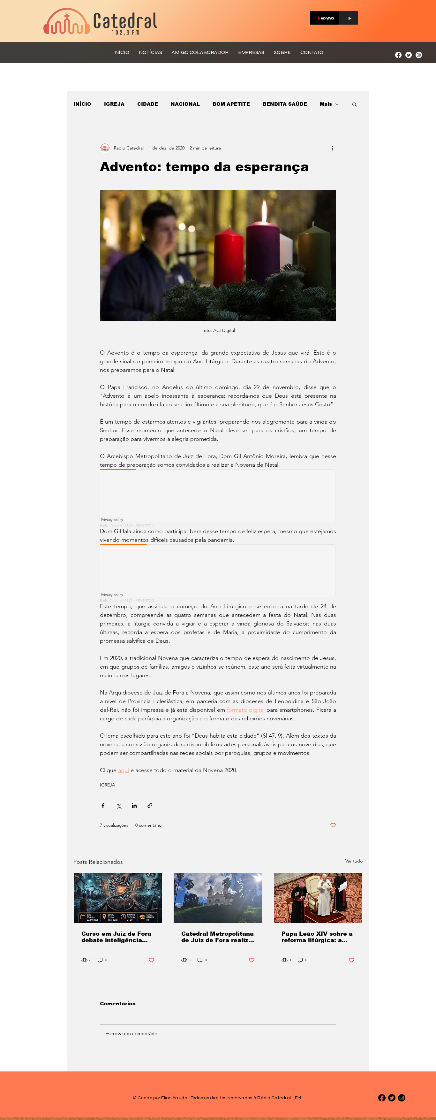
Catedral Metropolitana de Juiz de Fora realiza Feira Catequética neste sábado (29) (217, 937)
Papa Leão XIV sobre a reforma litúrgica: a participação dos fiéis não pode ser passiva (317, 937)
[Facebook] (398, 55)
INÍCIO (82, 104)
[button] (354, 104)
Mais (326, 104)
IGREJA (114, 104)
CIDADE (147, 104)
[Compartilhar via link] (150, 805)
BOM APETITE (231, 104)
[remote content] (218, 498)
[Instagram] (419, 55)
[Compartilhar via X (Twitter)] (119, 805)
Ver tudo (354, 861)
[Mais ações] (332, 148)
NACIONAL (185, 104)
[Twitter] (408, 55)
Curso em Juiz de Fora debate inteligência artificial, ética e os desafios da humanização (116, 937)
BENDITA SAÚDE (285, 104)
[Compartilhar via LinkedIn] (134, 805)
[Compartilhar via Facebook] (103, 805)
